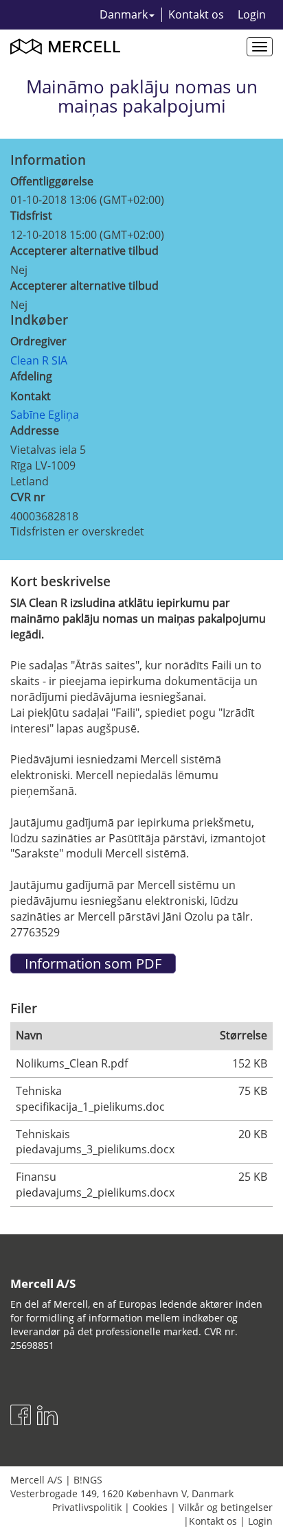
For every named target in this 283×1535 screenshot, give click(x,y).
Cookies (150, 1507)
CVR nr (27, 497)
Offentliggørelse (51, 181)
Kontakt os (196, 14)
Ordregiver (38, 341)
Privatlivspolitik (87, 1507)
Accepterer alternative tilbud (84, 250)
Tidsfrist (31, 215)
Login (252, 14)
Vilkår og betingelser (226, 1507)
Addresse (34, 430)
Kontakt (30, 396)
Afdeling (31, 376)
